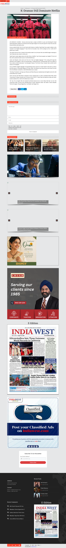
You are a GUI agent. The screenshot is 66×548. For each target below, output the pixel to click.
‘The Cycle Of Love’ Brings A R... (32, 148)
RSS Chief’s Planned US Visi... (17, 506)
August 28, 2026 (45, 484)
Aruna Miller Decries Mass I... (17, 518)
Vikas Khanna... (44, 488)
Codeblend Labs (33, 546)
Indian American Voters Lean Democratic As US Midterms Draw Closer (32, 174)
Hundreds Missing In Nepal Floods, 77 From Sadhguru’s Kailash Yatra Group (31, 201)
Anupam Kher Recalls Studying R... (50, 148)
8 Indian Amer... (44, 493)
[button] (33, 166)
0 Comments (13, 37)
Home (22, 8)
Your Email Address (25, 456)
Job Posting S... (44, 482)
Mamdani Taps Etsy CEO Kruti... (17, 515)
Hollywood (27, 8)
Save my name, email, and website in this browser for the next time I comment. (15, 127)
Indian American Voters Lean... (17, 512)
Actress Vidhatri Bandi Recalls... (14, 148)
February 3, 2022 (21, 37)
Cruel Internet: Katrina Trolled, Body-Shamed (29, 230)
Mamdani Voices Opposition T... (17, 509)
